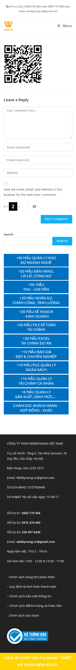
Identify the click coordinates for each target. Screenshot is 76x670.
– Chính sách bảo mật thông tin (29, 596)
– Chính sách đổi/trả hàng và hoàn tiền (34, 606)
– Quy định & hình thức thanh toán (31, 587)
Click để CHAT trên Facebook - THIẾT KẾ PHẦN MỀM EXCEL (38, 661)
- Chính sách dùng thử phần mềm (31, 577)
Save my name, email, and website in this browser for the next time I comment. (33, 192)
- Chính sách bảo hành (23, 615)
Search (8, 234)
